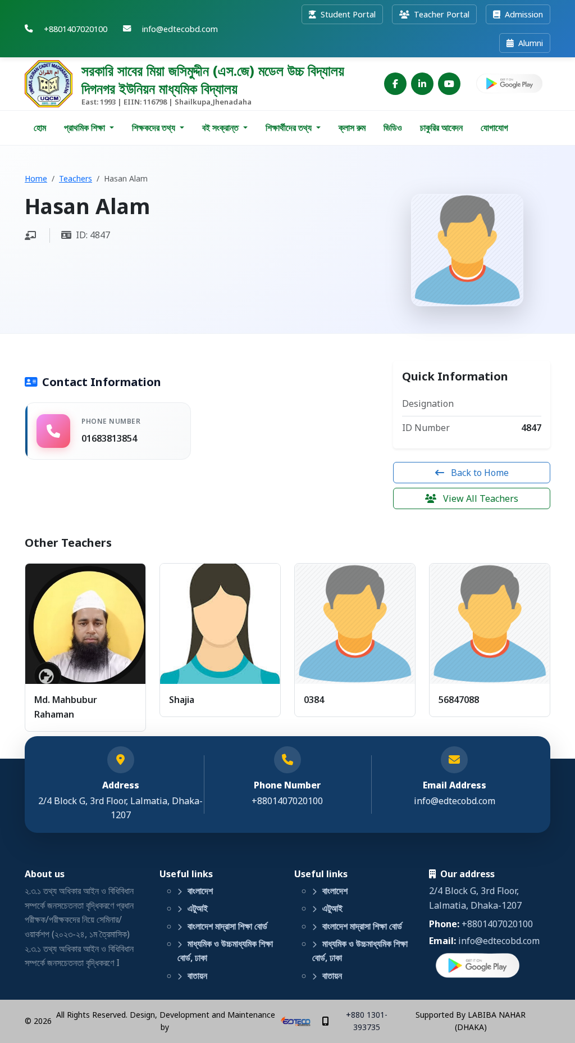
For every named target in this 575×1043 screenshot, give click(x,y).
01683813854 (109, 438)
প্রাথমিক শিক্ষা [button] (85, 127)
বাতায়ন (196, 975)
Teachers (75, 178)
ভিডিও (393, 127)
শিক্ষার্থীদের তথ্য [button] (290, 127)
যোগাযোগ (494, 127)
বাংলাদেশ (199, 891)
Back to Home (479, 472)
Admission (523, 14)
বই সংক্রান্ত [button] (221, 127)
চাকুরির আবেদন (441, 127)
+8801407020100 (497, 924)
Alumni (529, 43)
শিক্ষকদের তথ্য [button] (154, 127)
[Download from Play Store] (509, 83)
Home (36, 178)
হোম (40, 127)
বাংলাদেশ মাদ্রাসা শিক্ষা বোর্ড (226, 926)
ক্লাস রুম (352, 127)
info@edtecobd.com (454, 801)
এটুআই (196, 908)
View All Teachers (479, 498)
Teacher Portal (440, 14)
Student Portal (347, 14)
